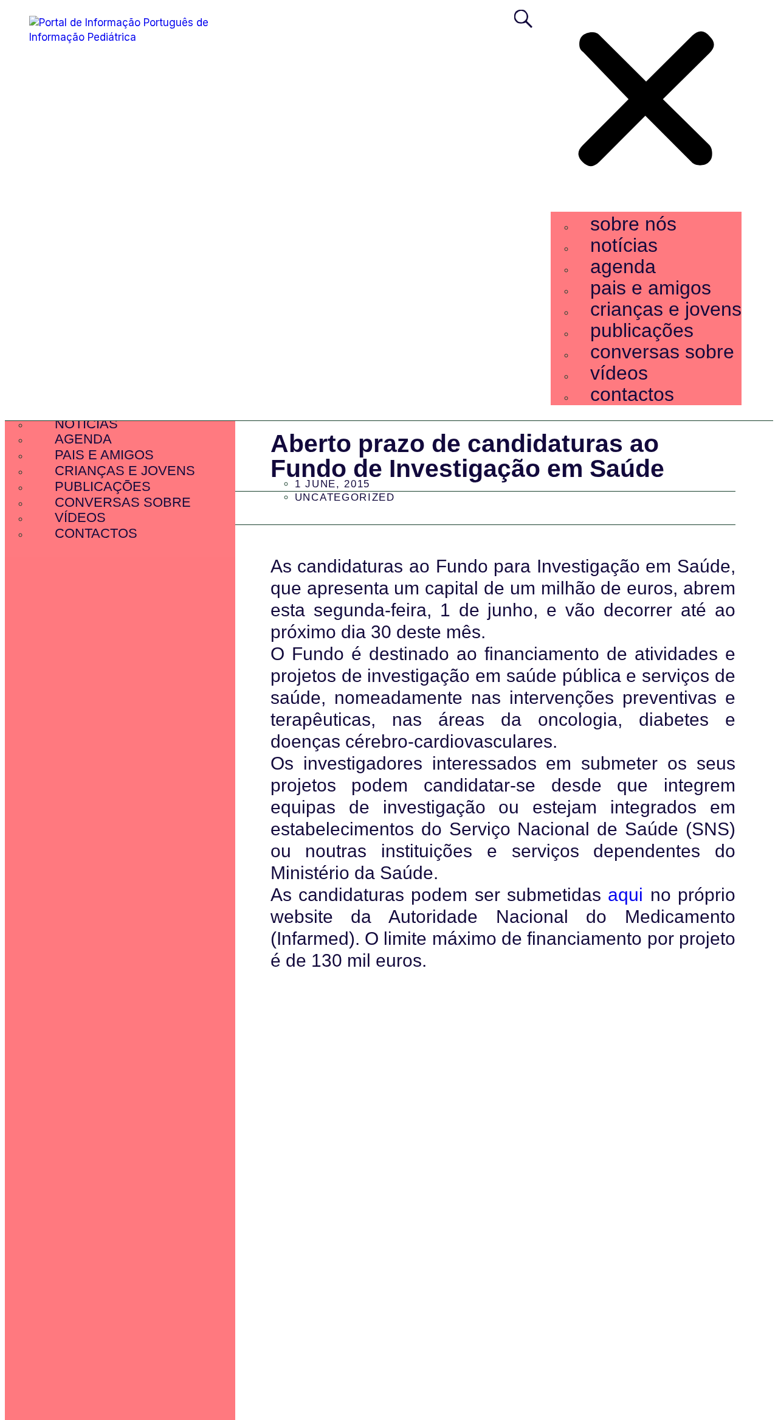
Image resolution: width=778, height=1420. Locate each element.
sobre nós (633, 224)
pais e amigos (650, 288)
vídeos (619, 373)
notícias (624, 245)
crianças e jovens (666, 309)
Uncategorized (345, 497)
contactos (632, 394)
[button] (646, 101)
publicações (642, 330)
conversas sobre (662, 352)
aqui (625, 895)
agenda (623, 266)
